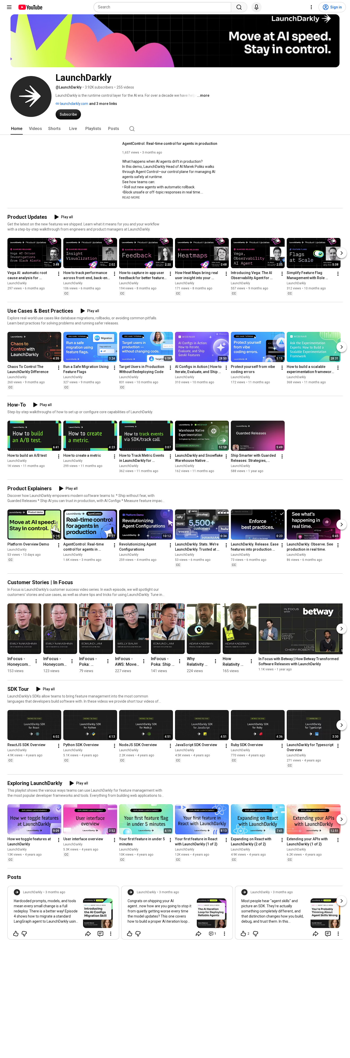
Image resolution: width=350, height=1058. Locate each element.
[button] (131, 197)
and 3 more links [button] (103, 104)
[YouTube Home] (30, 7)
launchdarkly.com (73, 104)
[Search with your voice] (256, 7)
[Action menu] (111, 934)
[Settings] (311, 7)
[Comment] (100, 934)
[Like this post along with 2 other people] (243, 934)
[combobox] (164, 7)
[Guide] (9, 7)
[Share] (88, 934)
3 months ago (55, 892)
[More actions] (59, 274)
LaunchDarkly (17, 283)
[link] (63, 914)
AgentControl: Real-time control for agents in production (169, 143)
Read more (131, 197)
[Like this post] (16, 934)
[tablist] (175, 129)
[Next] (341, 253)
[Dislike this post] (24, 934)
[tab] (17, 129)
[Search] (239, 7)
